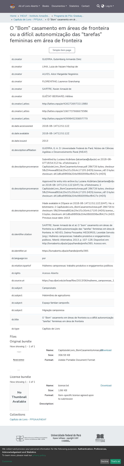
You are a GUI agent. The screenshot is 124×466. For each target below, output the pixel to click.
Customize (7, 461)
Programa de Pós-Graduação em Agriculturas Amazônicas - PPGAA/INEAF (69, 16)
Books (45, 6)
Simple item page (62, 50)
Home (13, 16)
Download (106, 350)
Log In (109, 6)
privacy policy (39, 455)
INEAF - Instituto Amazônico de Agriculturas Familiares (35, 16)
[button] (103, 6)
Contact (86, 6)
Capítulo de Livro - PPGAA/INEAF (29, 19)
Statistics (74, 6)
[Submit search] (98, 6)
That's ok (115, 461)
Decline (104, 461)
